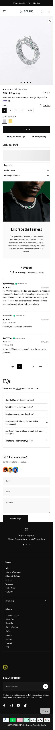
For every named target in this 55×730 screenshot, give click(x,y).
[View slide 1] (23, 545)
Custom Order (10, 588)
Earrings (8, 639)
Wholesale (9, 584)
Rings (7, 647)
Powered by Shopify (39, 725)
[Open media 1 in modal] (50, 21)
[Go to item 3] (27, 82)
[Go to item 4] (30, 82)
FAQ (6, 568)
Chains (7, 631)
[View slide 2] (26, 545)
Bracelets (8, 643)
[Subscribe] (45, 686)
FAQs (18, 388)
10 (22, 110)
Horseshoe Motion (12, 615)
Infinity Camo (10, 619)
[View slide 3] (29, 545)
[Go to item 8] (34, 82)
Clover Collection (11, 627)
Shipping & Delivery (12, 576)
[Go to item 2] (24, 82)
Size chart (46, 105)
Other (30, 110)
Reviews (8, 580)
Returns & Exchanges (13, 572)
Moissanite (9, 623)
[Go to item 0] (21, 82)
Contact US (9, 592)
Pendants (8, 635)
